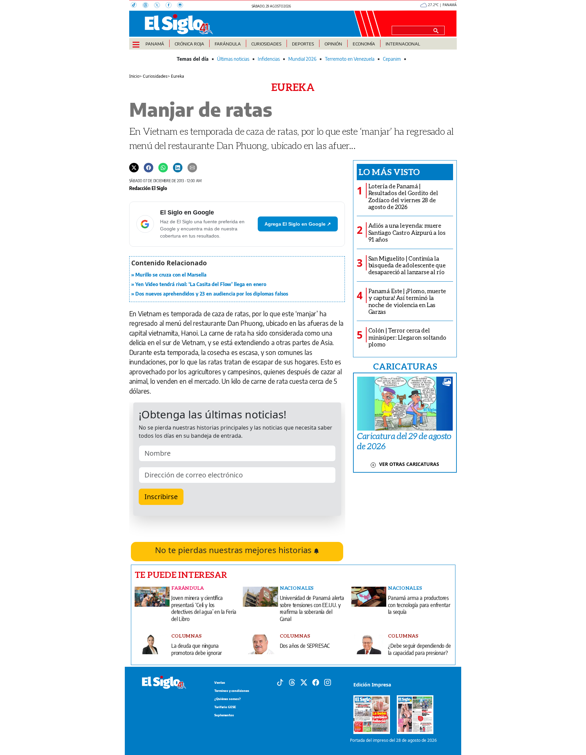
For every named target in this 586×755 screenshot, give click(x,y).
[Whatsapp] (163, 167)
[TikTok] (136, 6)
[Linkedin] (177, 167)
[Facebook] (171, 6)
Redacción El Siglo (148, 188)
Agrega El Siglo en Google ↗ (298, 224)
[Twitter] (134, 167)
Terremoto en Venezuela (349, 59)
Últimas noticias (233, 59)
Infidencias (269, 59)
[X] (159, 6)
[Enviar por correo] (192, 167)
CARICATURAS (405, 366)
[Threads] (148, 6)
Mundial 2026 (302, 59)
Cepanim (392, 59)
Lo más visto (389, 172)
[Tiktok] (280, 682)
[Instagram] (182, 6)
